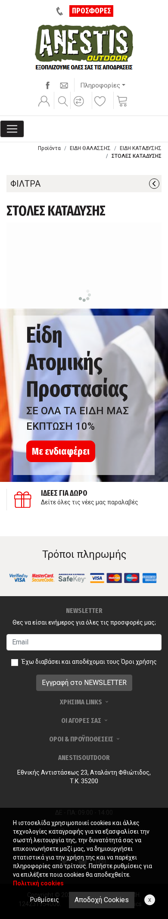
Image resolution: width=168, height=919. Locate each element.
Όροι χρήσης (139, 661)
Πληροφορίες (100, 85)
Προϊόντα (49, 148)
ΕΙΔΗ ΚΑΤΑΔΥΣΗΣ (141, 148)
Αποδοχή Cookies (102, 900)
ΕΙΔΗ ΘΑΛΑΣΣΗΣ (90, 148)
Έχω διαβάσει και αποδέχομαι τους (89, 661)
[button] (80, 107)
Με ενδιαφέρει (61, 451)
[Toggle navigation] (12, 129)
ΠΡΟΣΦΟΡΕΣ (91, 11)
